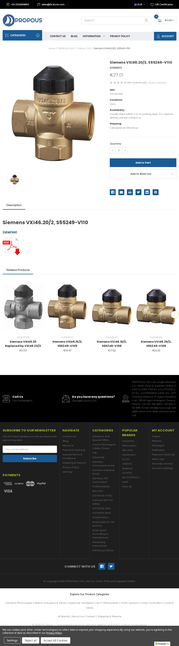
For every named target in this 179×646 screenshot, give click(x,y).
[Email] (121, 192)
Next (174, 314)
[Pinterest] (156, 192)
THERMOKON (101, 486)
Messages (158, 445)
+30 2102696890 (19, 4)
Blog (74, 36)
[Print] (130, 192)
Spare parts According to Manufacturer (100, 534)
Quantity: (116, 143)
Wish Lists (158, 459)
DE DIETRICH (130, 477)
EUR (140, 4)
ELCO (125, 459)
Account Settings (162, 468)
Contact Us (58, 36)
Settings (12, 640)
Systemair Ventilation (81, 602)
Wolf (125, 481)
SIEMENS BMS (101, 512)
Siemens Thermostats (19, 602)
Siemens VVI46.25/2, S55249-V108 (156, 344)
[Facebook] (113, 192)
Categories (18, 35)
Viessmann (129, 454)
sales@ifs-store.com (53, 4)
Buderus (127, 468)
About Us (77, 616)
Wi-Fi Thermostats (107, 602)
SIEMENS (128, 441)
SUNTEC (127, 472)
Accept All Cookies (55, 640)
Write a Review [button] (157, 82)
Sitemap (67, 471)
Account (167, 36)
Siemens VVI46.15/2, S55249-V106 (112, 344)
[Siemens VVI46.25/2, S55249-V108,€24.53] (156, 307)
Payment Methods (73, 450)
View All (127, 486)
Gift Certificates (164, 4)
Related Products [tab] (18, 270)
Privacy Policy (120, 36)
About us (68, 445)
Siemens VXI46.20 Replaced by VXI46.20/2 (23, 344)
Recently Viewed (162, 463)
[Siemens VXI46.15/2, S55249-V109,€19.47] (67, 307)
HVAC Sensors (129, 602)
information (92, 36)
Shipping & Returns (74, 462)
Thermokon (129, 445)
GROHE (127, 463)
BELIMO (97, 491)
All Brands (64, 616)
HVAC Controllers (151, 602)
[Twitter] (138, 192)
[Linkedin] (147, 192)
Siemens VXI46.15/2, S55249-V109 (67, 344)
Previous (4, 314)
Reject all (31, 640)
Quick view (38, 283)
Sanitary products (102, 550)
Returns (157, 440)
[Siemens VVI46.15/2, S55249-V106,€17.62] (111, 307)
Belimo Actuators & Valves (50, 602)
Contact (90, 616)
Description (14, 205)
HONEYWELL (100, 517)
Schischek (98, 457)
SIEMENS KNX (101, 508)
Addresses (158, 450)
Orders (156, 436)
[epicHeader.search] (146, 20)
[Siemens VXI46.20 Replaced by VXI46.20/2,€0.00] (23, 307)
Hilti (94, 452)
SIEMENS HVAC (102, 495)
